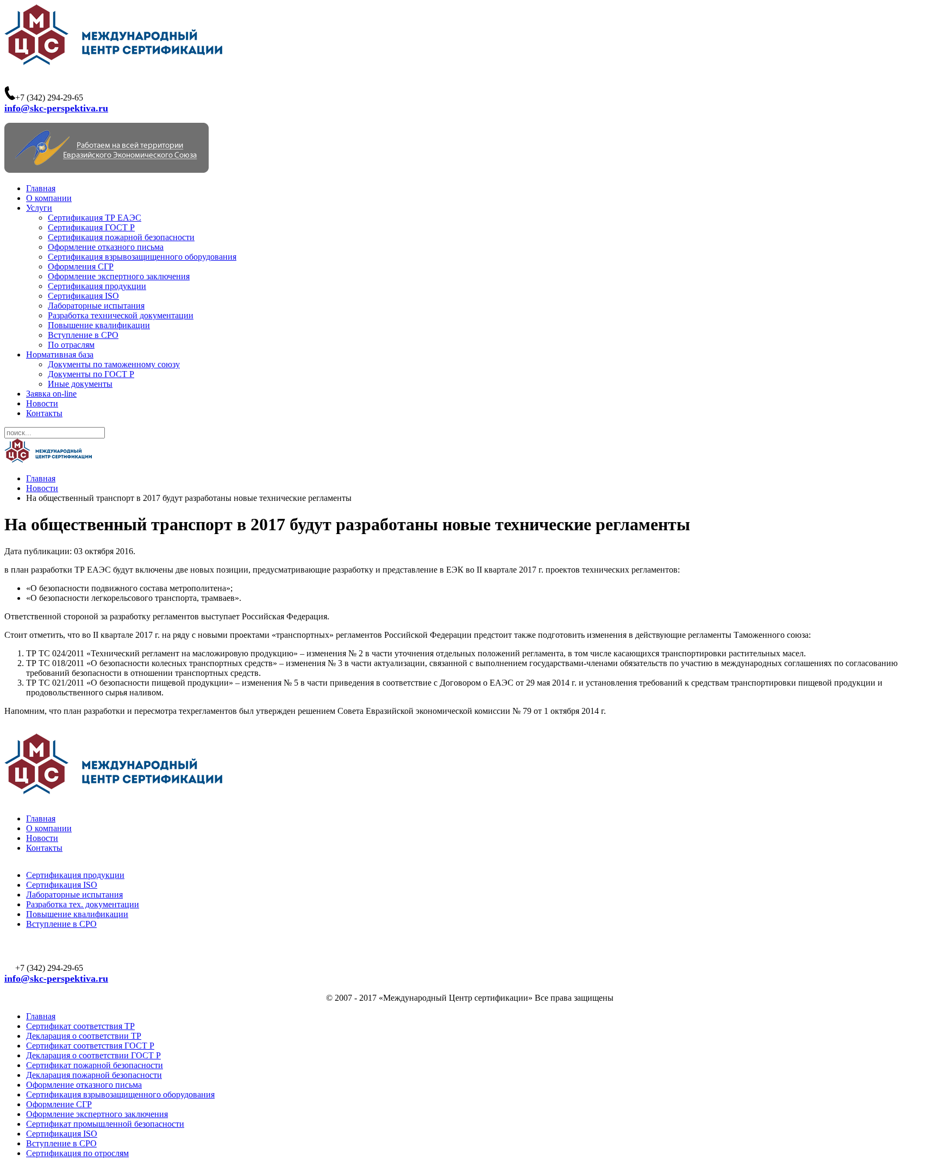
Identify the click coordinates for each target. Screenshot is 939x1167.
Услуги (39, 207)
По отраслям (71, 344)
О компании (49, 198)
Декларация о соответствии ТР (83, 1035)
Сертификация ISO (83, 295)
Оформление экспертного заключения (119, 276)
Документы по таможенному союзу (114, 364)
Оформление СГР (59, 1104)
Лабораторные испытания (96, 305)
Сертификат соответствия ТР (80, 1026)
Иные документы (80, 383)
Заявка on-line (51, 393)
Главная (40, 188)
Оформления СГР (81, 266)
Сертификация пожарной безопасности (121, 237)
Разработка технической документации (120, 315)
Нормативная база (59, 354)
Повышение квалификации (99, 325)
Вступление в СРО (83, 335)
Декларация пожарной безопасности (94, 1075)
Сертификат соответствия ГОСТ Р (90, 1045)
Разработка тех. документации (82, 904)
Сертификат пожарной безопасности (94, 1065)
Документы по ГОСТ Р (91, 374)
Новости (42, 403)
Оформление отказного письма (106, 247)
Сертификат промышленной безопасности (105, 1123)
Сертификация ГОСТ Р (91, 227)
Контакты (44, 413)
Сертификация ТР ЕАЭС (94, 217)
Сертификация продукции (97, 286)
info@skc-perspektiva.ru (56, 108)
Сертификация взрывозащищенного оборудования (142, 256)
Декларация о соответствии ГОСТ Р (93, 1055)
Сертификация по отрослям (77, 1153)
